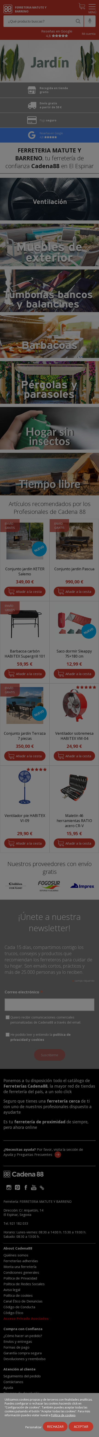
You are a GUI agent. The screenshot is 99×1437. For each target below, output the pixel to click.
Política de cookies (63, 1415)
